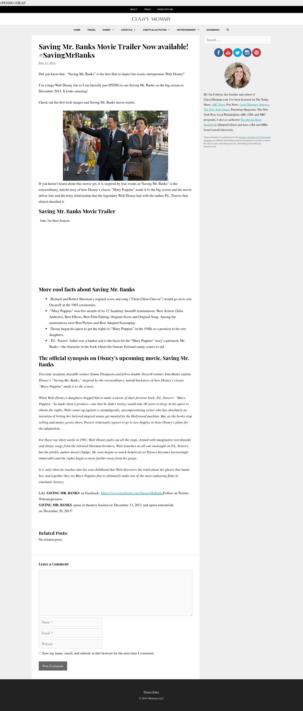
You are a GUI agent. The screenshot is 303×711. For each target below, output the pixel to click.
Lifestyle (126, 30)
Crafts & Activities (155, 30)
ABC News (218, 104)
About (133, 9)
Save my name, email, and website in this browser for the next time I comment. (98, 653)
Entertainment (186, 30)
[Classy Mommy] (151, 18)
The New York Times (217, 109)
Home (77, 30)
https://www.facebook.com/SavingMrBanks (132, 493)
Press (147, 9)
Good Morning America (254, 104)
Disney (107, 30)
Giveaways (212, 30)
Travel (91, 30)
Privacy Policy (151, 692)
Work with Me (165, 9)
